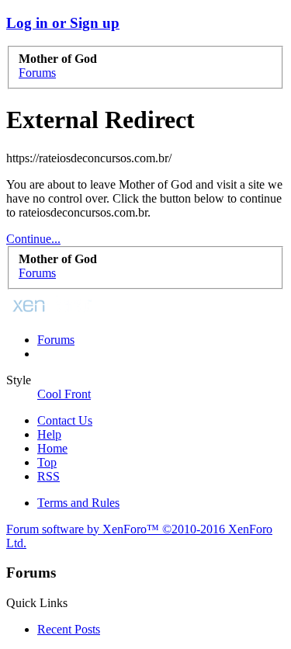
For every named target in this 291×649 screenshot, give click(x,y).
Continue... (33, 238)
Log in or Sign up (63, 23)
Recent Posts (68, 629)
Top (47, 462)
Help (49, 434)
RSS (48, 476)
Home (52, 448)
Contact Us (64, 420)
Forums (55, 339)
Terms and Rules (78, 502)
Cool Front (64, 394)
